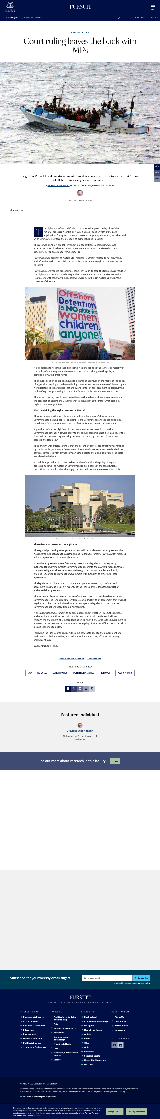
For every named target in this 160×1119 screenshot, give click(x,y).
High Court (106, 672)
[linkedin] (121, 1045)
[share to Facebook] (68, 689)
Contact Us (120, 1021)
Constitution (60, 672)
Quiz (86, 1047)
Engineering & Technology (61, 1038)
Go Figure (89, 1025)
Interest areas (29, 1011)
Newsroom (120, 1029)
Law (90, 666)
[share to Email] (86, 689)
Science (58, 1059)
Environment (29, 1034)
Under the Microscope (95, 1060)
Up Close (88, 1064)
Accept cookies (114, 1111)
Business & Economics (34, 1025)
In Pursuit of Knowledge (96, 1021)
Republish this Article (72, 658)
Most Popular (13, 18)
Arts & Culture (30, 1021)
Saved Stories (139, 18)
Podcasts (89, 1038)
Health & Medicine (32, 1038)
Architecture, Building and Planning (65, 1018)
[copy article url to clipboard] (92, 689)
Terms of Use (121, 1025)
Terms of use (94, 658)
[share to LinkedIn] (80, 689)
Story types (88, 1011)
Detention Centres (83, 672)
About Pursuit (120, 1011)
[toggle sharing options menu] (157, 167)
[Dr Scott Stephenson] (80, 193)
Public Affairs (125, 672)
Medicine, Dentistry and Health (66, 1054)
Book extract (90, 1016)
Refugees (42, 672)
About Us (119, 1016)
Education (28, 1029)
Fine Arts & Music (62, 1043)
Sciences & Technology (34, 1047)
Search (154, 18)
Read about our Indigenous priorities (39, 1096)
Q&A (86, 1042)
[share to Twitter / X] (74, 689)
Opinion (88, 1034)
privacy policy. (144, 983)
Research (89, 1051)
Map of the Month (93, 1029)
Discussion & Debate (32, 18)
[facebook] (115, 1045)
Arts (56, 1023)
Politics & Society (32, 1042)
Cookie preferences (136, 1111)
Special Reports (92, 1055)
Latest (124, 18)
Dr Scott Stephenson (58, 185)
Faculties (56, 1011)
